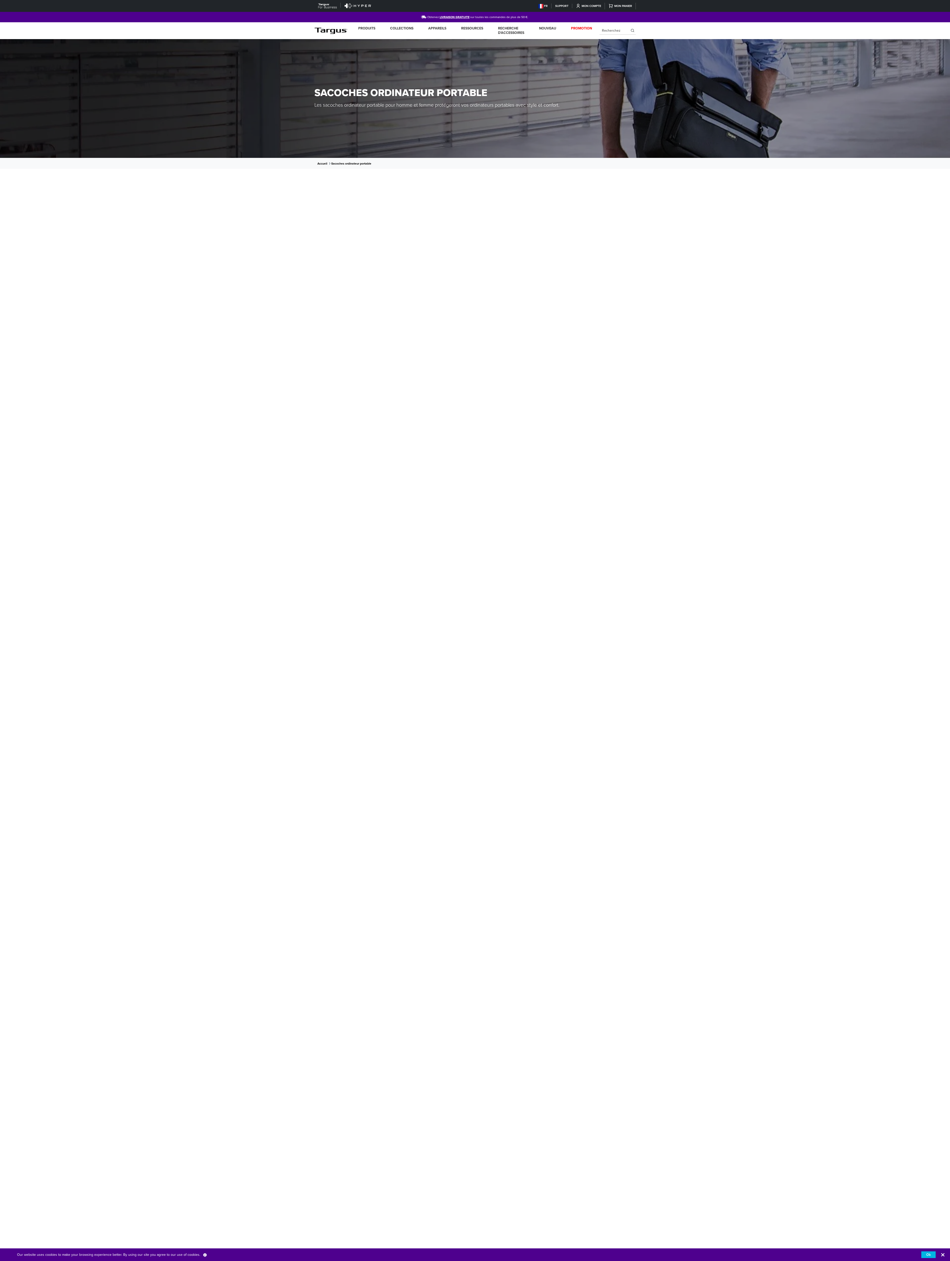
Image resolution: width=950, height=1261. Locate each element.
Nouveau (547, 28)
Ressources (472, 28)
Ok (928, 1255)
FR (546, 6)
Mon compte (591, 6)
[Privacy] (205, 1255)
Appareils (437, 28)
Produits (366, 28)
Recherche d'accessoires (511, 30)
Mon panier (623, 6)
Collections (401, 28)
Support (562, 6)
